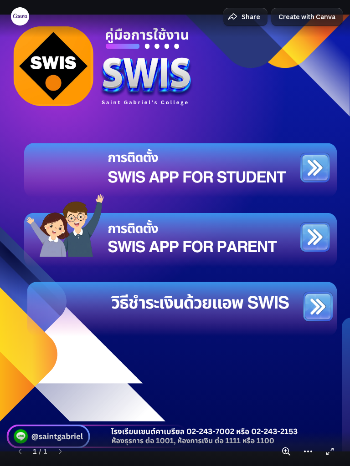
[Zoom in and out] (286, 451)
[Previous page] (20, 451)
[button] (245, 17)
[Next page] (60, 451)
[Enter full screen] (330, 451)
